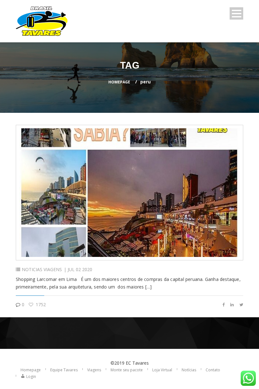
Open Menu (236, 13)
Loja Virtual (162, 370)
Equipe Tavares (64, 370)
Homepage (119, 82)
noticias (32, 269)
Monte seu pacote (127, 370)
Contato (213, 370)
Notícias (189, 370)
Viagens (94, 370)
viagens (53, 269)
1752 (40, 304)
